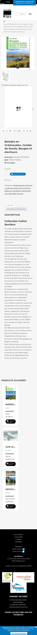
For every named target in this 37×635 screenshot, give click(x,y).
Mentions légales (18, 602)
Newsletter (18, 546)
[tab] (10, 205)
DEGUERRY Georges (15, 194)
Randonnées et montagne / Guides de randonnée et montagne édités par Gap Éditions (18, 26)
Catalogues (18, 541)
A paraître (18, 539)
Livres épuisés (18, 537)
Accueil (6, 24)
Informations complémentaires (16, 209)
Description (10, 205)
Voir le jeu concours (18, 633)
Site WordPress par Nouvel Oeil (18, 607)
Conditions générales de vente (18, 600)
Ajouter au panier (19, 174)
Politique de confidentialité (18, 604)
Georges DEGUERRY (21, 157)
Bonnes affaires (18, 534)
